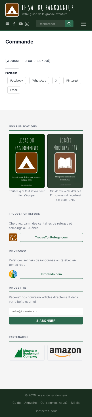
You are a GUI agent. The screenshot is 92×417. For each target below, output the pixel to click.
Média (75, 402)
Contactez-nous (46, 411)
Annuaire (30, 402)
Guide (17, 402)
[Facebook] (14, 24)
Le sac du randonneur (48, 7)
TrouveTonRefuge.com (51, 237)
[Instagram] (27, 24)
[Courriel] (7, 24)
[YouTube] (21, 24)
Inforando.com (51, 274)
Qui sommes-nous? (53, 402)
